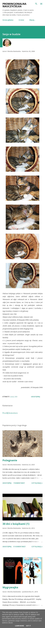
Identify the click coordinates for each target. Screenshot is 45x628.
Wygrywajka (10, 587)
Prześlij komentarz (10, 413)
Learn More (19, 626)
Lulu (12, 397)
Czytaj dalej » (37, 483)
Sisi (16, 397)
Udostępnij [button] (35, 397)
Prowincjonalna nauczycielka (14, 5)
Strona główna (8, 20)
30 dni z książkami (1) (16, 523)
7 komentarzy (19, 483)
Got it (28, 626)
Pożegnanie (10, 460)
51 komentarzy (19, 546)
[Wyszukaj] (36, 4)
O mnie (21, 20)
